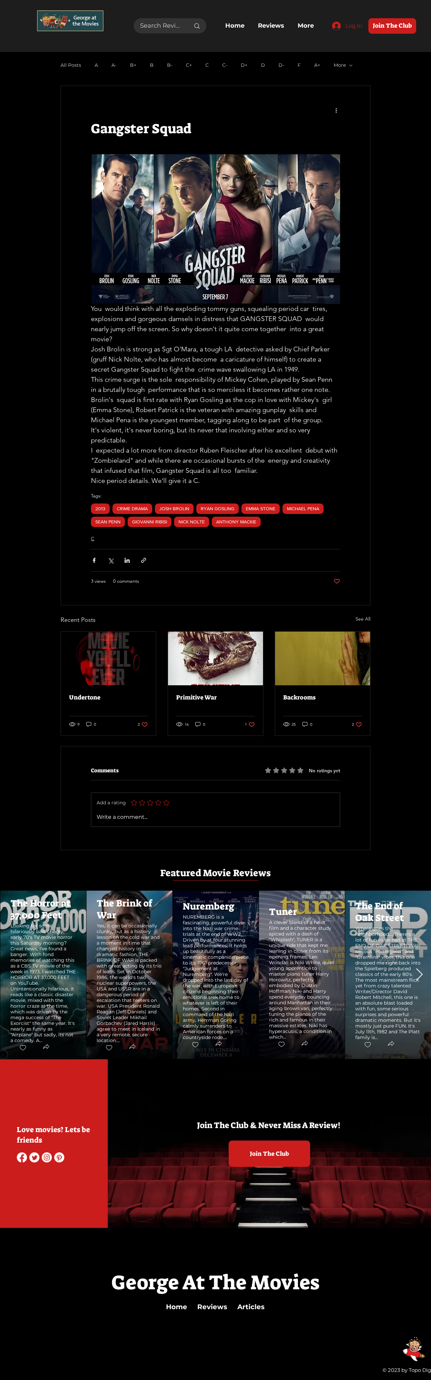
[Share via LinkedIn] (127, 560)
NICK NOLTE (191, 521)
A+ (317, 65)
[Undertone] (108, 658)
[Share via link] (143, 560)
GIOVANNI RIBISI (149, 521)
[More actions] (336, 110)
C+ (189, 65)
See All (363, 619)
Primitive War (196, 697)
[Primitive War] (215, 658)
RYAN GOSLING (217, 508)
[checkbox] (22, 1048)
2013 (100, 508)
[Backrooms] (322, 658)
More (340, 65)
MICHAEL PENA (303, 508)
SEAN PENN (108, 521)
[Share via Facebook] (94, 560)
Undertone (84, 697)
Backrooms (299, 697)
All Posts (71, 65)
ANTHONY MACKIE (236, 521)
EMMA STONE (260, 508)
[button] (46, 1047)
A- (114, 65)
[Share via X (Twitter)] (110, 560)
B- (169, 65)
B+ (133, 65)
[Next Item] (419, 974)
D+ (244, 65)
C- (224, 65)
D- (281, 65)
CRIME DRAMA (132, 508)
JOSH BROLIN (174, 508)
